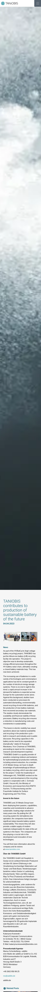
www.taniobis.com (12, 849)
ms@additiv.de (9, 976)
